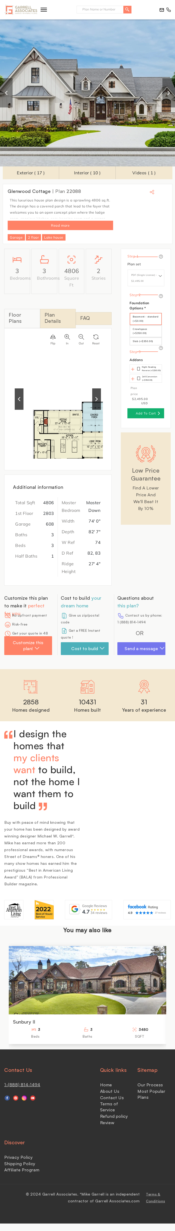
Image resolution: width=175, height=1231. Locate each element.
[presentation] (6, 93)
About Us (110, 1091)
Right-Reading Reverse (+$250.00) (151, 369)
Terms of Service (109, 1106)
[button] (43, 9)
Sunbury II (24, 1022)
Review (107, 1122)
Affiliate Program (21, 1169)
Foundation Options (139, 305)
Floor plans (15, 318)
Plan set (134, 264)
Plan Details (53, 318)
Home (106, 1084)
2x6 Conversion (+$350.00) (149, 378)
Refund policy (114, 1116)
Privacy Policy (18, 1157)
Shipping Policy (19, 1163)
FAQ (85, 318)
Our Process (150, 1084)
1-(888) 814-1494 (22, 1084)
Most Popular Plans (151, 1094)
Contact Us (112, 1097)
